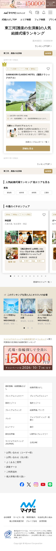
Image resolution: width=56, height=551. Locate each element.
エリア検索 (25, 19)
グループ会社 (31, 521)
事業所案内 (31, 517)
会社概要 (7, 517)
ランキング (41, 339)
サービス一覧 (18, 517)
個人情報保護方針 (16, 521)
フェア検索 (39, 19)
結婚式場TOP (29, 339)
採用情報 (43, 521)
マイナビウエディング (13, 339)
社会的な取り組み (45, 517)
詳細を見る (28, 148)
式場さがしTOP (9, 19)
